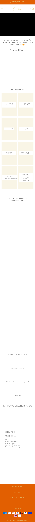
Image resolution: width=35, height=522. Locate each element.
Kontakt (17, 503)
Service (17, 492)
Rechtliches (17, 486)
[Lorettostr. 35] (17, 455)
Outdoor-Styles (9, 30)
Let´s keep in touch (17, 497)
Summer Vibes (25, 30)
